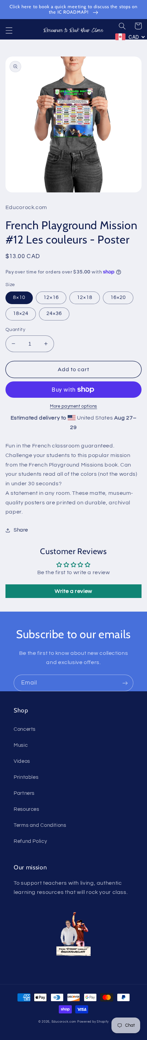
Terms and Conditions (40, 825)
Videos (22, 761)
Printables (26, 777)
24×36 (54, 313)
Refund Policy (30, 841)
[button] (9, 30)
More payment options (73, 406)
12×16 (51, 297)
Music (21, 745)
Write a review (73, 591)
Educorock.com (64, 1021)
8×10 (19, 297)
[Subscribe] (125, 683)
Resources (26, 809)
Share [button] (21, 530)
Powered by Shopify (93, 1021)
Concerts (25, 729)
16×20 (118, 297)
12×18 (84, 297)
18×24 (20, 313)
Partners (24, 793)
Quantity (15, 329)
